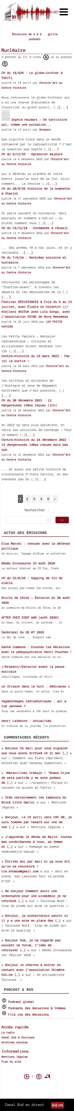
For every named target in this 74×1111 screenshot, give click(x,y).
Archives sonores (15, 1042)
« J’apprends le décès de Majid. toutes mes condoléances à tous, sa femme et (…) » (37, 841)
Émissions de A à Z (27, 34)
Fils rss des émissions (28, 1014)
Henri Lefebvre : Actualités (27, 721)
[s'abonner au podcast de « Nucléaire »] (5, 64)
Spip (37, 1069)
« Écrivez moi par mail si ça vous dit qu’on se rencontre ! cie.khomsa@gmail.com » (36, 866)
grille (53, 34)
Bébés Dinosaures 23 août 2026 (28, 563)
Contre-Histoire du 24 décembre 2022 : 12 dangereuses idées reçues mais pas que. (36, 444)
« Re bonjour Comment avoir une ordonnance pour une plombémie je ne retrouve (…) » (34, 896)
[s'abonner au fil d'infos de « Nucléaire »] (46, 57)
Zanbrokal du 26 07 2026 (23, 632)
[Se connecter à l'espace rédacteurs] (47, 1076)
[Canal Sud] (31, 20)
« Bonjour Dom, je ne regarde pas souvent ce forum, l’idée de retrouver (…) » (31, 945)
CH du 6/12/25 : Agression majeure (32, 154)
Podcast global (21, 1001)
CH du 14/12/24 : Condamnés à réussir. (36, 228)
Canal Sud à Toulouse (18, 1037)
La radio (8, 1032)
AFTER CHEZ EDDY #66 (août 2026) (30, 617)
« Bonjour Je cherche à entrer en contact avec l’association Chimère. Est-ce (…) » (34, 969)
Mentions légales (15, 1056)
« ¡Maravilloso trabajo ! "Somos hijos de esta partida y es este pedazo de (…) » (36, 777)
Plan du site (11, 1061)
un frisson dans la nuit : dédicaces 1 (36, 686)
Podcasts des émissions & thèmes (37, 1008)
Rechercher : (37, 510)
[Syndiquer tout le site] (26, 1076)
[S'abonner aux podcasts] (39, 1076)
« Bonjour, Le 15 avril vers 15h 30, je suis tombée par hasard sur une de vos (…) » (37, 822)
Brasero (45, 129)
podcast (35, 39)
